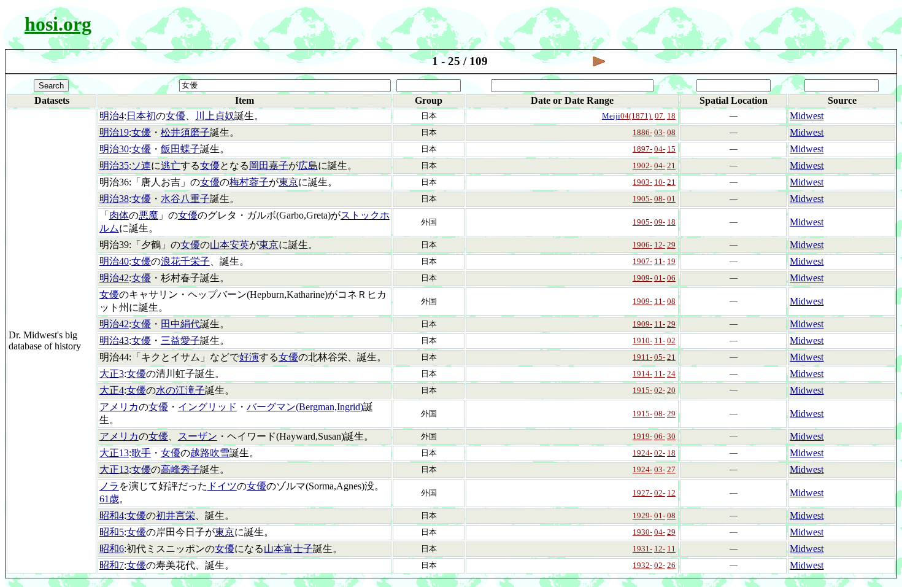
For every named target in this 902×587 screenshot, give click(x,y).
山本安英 (229, 244)
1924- (642, 452)
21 (671, 165)
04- (659, 149)
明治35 (114, 165)
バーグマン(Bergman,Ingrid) (305, 407)
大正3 (111, 373)
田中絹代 (180, 324)
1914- (642, 373)
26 (671, 565)
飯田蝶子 (180, 149)
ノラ (109, 486)
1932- (642, 565)
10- (659, 182)
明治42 (114, 278)
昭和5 (111, 532)
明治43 (114, 340)
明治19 (114, 132)
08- (659, 198)
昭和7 (111, 565)
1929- (642, 515)
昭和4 (111, 515)
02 (671, 340)
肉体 (119, 215)
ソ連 (141, 165)
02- (659, 390)
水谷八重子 (185, 198)
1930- (642, 532)
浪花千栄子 (185, 261)
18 (671, 115)
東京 (288, 182)
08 (671, 132)
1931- (642, 548)
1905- (642, 198)
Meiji (611, 115)
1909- (642, 277)
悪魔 (148, 215)
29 (671, 244)
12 (671, 492)
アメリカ (119, 407)
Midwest (806, 116)
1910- (642, 340)
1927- (642, 492)
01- (659, 277)
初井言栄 (175, 515)
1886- (642, 132)
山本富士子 (288, 548)
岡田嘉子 (268, 165)
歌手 (141, 453)
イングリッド (207, 407)
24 (671, 373)
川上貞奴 (214, 116)
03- (659, 132)
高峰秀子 (180, 469)
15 (671, 149)
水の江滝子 (180, 390)
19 (671, 261)
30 (671, 436)
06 (671, 277)
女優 (175, 116)
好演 (249, 357)
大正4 (111, 390)
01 (671, 198)
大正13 (114, 453)
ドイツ (222, 486)
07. (660, 115)
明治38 (114, 198)
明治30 (114, 149)
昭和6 (111, 548)
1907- (642, 261)
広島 (308, 165)
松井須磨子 (185, 132)
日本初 (141, 116)
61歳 (109, 499)
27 (671, 469)
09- (659, 222)
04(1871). (636, 115)
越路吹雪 (209, 453)
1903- (642, 182)
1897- (642, 149)
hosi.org (58, 24)
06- (659, 436)
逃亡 (170, 165)
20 (671, 390)
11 (671, 548)
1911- (642, 357)
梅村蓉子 (249, 182)
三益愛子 (180, 340)
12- (659, 244)
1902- (642, 165)
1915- (642, 390)
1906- (642, 244)
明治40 (114, 261)
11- (659, 261)
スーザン (197, 436)
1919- (642, 436)
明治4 (111, 116)
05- (659, 357)
